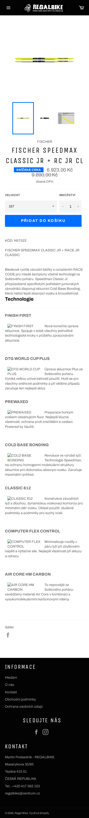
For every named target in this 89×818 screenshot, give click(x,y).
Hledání (11, 677)
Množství (67, 195)
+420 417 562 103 (26, 786)
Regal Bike (21, 813)
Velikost (12, 195)
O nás (9, 685)
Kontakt (11, 692)
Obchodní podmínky (20, 699)
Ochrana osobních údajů (24, 706)
